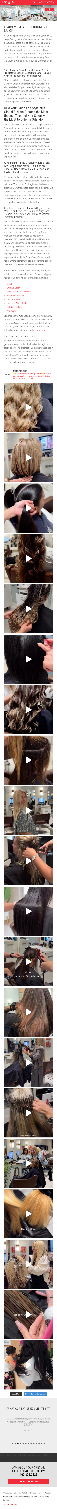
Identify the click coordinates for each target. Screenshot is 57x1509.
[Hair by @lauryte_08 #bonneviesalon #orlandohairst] (28, 1062)
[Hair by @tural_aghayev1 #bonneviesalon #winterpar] (28, 860)
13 (44, 1443)
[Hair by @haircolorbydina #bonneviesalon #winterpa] (28, 407)
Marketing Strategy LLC (24, 1496)
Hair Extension (13, 299)
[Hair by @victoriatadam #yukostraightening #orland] (28, 961)
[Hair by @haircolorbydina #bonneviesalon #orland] (28, 1364)
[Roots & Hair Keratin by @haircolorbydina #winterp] (28, 659)
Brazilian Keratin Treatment (19, 291)
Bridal (9, 284)
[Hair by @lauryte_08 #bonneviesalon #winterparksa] (28, 1264)
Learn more (40, 330)
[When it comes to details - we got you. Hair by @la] (28, 1112)
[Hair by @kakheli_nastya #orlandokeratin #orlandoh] (28, 1213)
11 (39, 1443)
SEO (11, 1496)
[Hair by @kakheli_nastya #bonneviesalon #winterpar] (28, 810)
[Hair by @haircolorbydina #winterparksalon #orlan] (28, 457)
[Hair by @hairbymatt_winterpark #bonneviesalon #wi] (28, 1012)
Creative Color (13, 288)
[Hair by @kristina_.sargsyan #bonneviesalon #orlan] (28, 760)
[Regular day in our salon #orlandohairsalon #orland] (28, 1163)
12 (41, 1443)
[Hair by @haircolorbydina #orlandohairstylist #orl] (28, 508)
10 (36, 1443)
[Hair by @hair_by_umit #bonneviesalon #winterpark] (28, 558)
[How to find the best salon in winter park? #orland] (28, 1314)
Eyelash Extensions (15, 295)
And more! (11, 311)
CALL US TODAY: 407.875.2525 (32, 1473)
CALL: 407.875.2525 (43, 2)
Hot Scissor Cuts (14, 307)
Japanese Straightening (17, 303)
